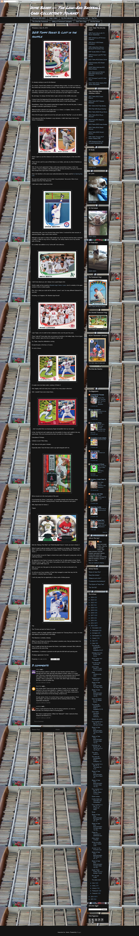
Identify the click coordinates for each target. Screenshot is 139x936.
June (93, 643)
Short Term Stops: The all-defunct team (97, 871)
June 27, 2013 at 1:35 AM (43, 718)
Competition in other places (102, 509)
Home (58, 729)
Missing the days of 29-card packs (97, 654)
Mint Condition (95, 451)
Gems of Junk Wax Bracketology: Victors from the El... (97, 693)
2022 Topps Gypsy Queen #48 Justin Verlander (98, 83)
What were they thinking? (97, 659)
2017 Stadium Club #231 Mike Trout (97, 79)
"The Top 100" (93, 587)
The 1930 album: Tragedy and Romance (102, 484)
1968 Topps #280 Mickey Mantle (96, 133)
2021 (92, 605)
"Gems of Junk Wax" (95, 572)
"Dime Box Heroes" (94, 575)
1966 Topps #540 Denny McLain (96, 128)
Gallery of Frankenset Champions (62, 22)
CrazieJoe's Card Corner (98, 438)
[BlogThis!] (53, 659)
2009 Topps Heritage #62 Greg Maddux (97, 68)
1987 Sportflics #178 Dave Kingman (97, 38)
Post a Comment (38, 721)
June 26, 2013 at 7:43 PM (43, 703)
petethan (38, 706)
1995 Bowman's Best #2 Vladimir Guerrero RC (96, 142)
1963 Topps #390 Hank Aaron (98, 124)
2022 (92, 602)
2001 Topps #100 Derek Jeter (98, 59)
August (94, 638)
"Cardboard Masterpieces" (97, 581)
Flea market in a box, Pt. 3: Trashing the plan (97, 766)
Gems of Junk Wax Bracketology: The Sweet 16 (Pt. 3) (97, 855)
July (93, 641)
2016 (92, 618)
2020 (92, 607)
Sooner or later (97, 719)
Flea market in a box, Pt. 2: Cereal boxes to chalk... (97, 791)
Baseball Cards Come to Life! (98, 480)
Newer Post (36, 729)
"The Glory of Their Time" (96, 584)
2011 (92, 899)
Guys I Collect (53, 18)
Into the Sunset (95, 22)
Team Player (102, 439)
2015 (92, 620)
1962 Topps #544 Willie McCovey (96, 116)
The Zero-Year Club (82, 18)
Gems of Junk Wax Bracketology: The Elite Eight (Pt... (97, 730)
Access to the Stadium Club (96, 848)
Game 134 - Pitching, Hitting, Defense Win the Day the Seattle (98, 428)
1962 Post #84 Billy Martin (97, 109)
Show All (105, 532)
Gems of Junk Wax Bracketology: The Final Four (97, 685)
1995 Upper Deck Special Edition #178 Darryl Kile (96, 48)
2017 (92, 615)
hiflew (38, 669)
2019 (92, 610)
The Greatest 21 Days (97, 464)
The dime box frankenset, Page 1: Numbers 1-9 (96, 759)
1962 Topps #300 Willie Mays (98, 112)
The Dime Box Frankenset (40, 22)
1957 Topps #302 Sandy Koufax (96, 97)
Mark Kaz (39, 686)
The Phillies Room (96, 423)
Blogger (79, 932)
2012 (92, 896)
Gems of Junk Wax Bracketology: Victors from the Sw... (97, 783)
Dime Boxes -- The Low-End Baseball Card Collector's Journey (65, 10)
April (94, 886)
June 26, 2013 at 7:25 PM (43, 682)
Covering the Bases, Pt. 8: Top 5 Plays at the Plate (97, 747)
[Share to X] (55, 659)
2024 (92, 597)
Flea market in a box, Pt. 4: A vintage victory (97, 723)
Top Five (94, 18)
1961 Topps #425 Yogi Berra (97, 106)
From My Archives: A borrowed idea (97, 833)
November (95, 630)
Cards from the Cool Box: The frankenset (97, 800)
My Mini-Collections (67, 18)
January (95, 893)
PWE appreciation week (96, 674)
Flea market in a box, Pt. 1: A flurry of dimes (97, 807)
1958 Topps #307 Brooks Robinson (96, 102)
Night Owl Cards (96, 507)
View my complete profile (96, 563)
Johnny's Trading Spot (97, 520)
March (94, 888)
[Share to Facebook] (57, 659)
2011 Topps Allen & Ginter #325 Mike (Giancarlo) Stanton (97, 73)
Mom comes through (95, 839)
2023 (92, 600)
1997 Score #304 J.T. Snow (97, 52)
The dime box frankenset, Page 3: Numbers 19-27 (97, 648)
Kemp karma (96, 796)
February (95, 891)
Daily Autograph (96, 410)
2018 (92, 613)
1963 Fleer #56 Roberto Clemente (96, 120)
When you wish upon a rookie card (96, 843)
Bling (93, 812)
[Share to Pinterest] (59, 659)
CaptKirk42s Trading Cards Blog (97, 395)
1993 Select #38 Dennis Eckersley (96, 43)
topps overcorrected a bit (102, 497)
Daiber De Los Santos (102, 412)
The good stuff (96, 880)
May (93, 883)
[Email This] (51, 659)
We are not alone (95, 876)
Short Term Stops (81, 22)
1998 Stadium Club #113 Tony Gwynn (97, 55)
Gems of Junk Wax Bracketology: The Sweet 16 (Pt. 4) (97, 818)
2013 (92, 625)
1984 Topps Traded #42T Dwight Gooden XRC (96, 137)
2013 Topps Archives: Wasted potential (95, 714)
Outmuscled (101, 452)
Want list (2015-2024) (38, 18)
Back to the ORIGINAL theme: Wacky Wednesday (102, 524)
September (95, 635)
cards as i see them (97, 494)
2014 (92, 623)
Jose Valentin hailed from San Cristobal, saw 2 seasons (98, 470)
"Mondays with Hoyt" (95, 578)
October (95, 633)
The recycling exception (96, 663)
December (95, 628)
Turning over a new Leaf (96, 679)
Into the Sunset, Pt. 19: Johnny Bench (97, 700)
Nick (100, 542)
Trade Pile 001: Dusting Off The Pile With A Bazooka (101, 401)
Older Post (79, 729)
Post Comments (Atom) (61, 734)
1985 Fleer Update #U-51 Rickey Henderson (97, 34)
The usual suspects (95, 753)
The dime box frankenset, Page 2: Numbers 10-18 (97, 707)
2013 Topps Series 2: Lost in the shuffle (97, 668)
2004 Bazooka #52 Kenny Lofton (97, 63)
